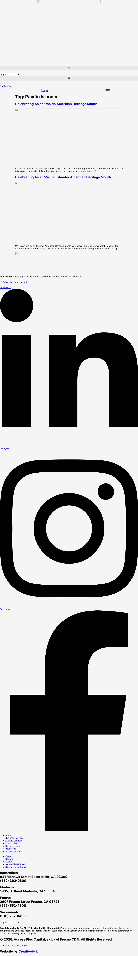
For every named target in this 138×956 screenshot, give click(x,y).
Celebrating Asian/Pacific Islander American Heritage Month (63, 177)
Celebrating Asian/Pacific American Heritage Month (56, 104)
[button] (69, 68)
